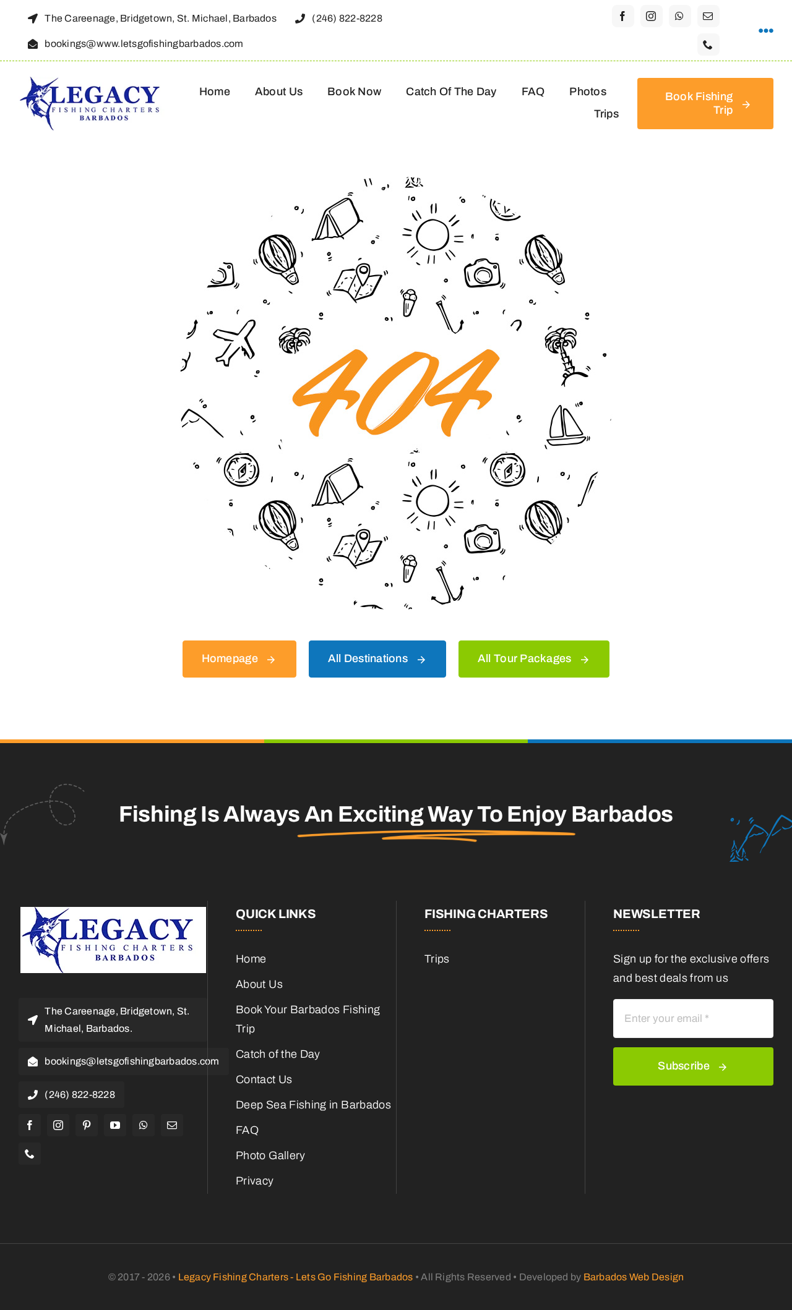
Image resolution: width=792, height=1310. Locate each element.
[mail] (708, 16)
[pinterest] (86, 1125)
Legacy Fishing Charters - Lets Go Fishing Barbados (295, 1277)
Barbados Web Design (633, 1277)
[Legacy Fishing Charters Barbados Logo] (94, 82)
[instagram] (651, 16)
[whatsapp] (680, 16)
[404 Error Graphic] (396, 182)
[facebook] (623, 16)
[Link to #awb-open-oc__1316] (766, 30)
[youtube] (115, 1125)
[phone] (708, 44)
